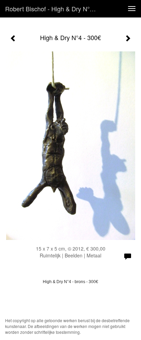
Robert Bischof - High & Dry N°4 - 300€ (53, 8)
